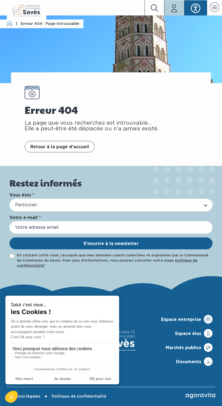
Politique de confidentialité (79, 396)
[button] (214, 8)
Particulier (26, 205)
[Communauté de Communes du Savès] (26, 11)
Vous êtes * (21, 195)
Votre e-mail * (25, 217)
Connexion (174, 7)
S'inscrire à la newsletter (111, 243)
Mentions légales (23, 396)
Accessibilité (195, 7)
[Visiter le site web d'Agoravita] (200, 395)
